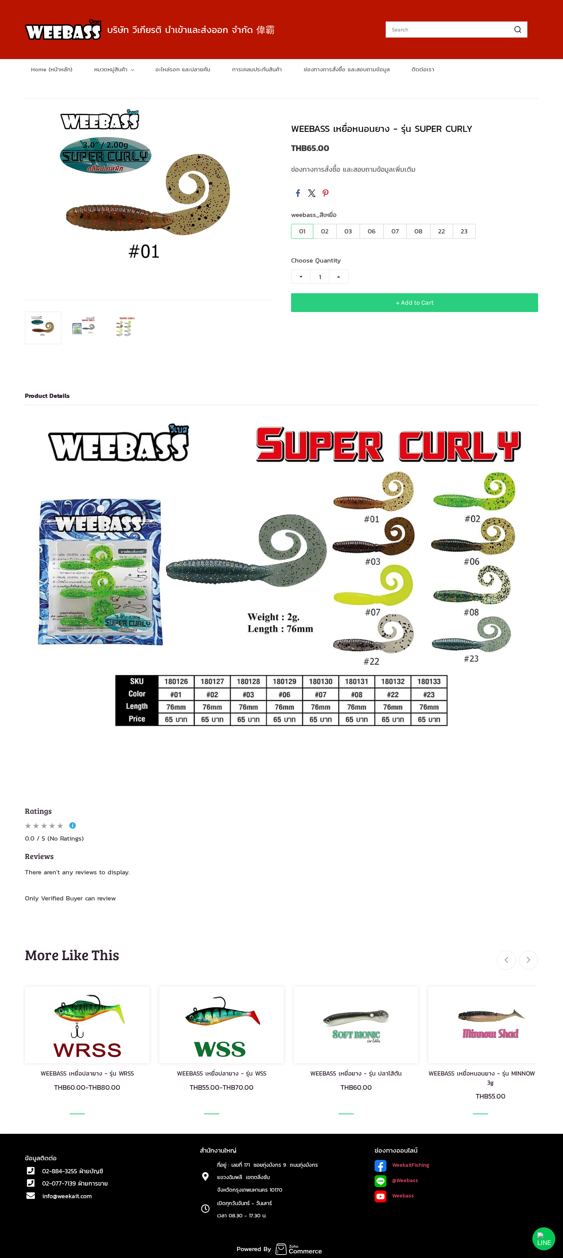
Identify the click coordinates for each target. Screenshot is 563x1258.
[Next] (528, 960)
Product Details (47, 395)
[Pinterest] (325, 193)
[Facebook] (298, 193)
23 (464, 231)
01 (302, 231)
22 (441, 231)
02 (325, 231)
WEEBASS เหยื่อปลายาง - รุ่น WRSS (87, 1073)
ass (414, 1180)
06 (372, 231)
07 (395, 231)
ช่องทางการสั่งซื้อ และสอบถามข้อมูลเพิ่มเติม (353, 169)
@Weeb (401, 1180)
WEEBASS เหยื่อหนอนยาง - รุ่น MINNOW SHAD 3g (491, 1078)
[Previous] (506, 960)
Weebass (403, 1196)
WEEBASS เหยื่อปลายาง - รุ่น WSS (222, 1073)
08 (418, 231)
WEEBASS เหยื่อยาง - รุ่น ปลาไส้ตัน (356, 1073)
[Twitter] (312, 193)
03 (348, 231)
